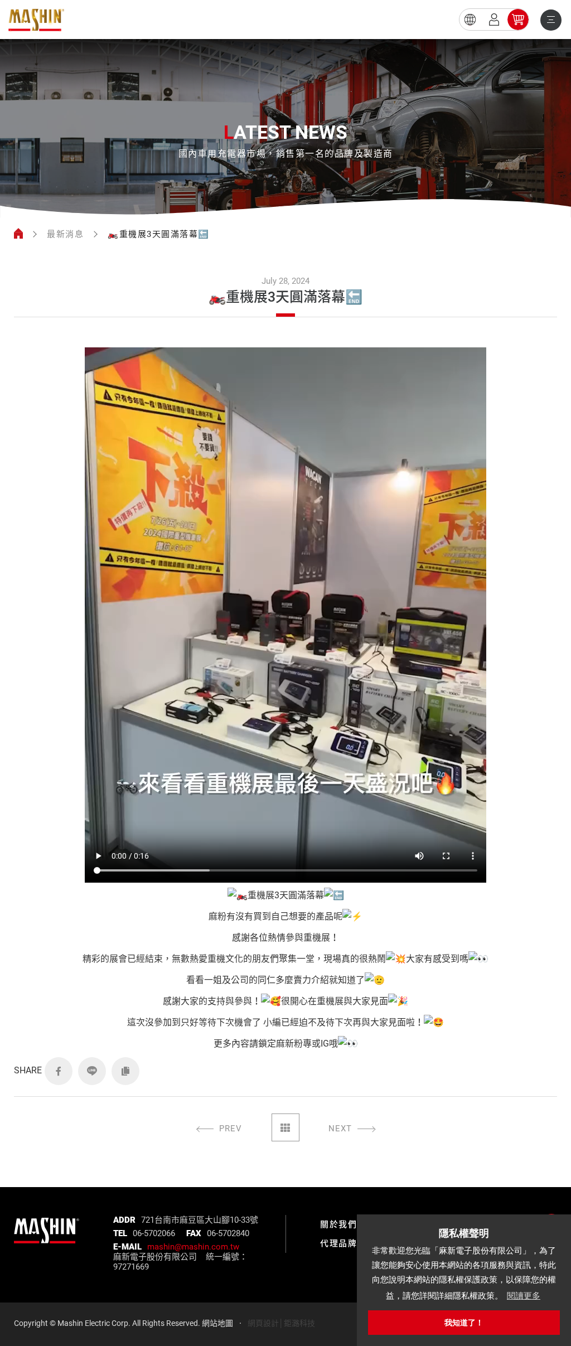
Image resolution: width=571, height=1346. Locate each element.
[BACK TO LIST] (285, 1127)
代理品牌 (338, 1243)
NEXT (340, 1129)
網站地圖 (217, 1323)
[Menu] (551, 20)
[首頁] (18, 234)
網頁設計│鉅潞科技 (281, 1323)
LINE (92, 1071)
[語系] (470, 19)
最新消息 (65, 234)
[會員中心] (494, 19)
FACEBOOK (58, 1071)
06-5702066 (154, 1233)
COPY (125, 1071)
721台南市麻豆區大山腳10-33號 (199, 1220)
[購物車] (518, 19)
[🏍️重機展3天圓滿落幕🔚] (36, 19)
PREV (230, 1129)
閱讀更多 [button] (523, 1295)
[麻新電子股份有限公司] (46, 1224)
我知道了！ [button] (463, 1322)
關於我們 (338, 1224)
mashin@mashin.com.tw (193, 1247)
